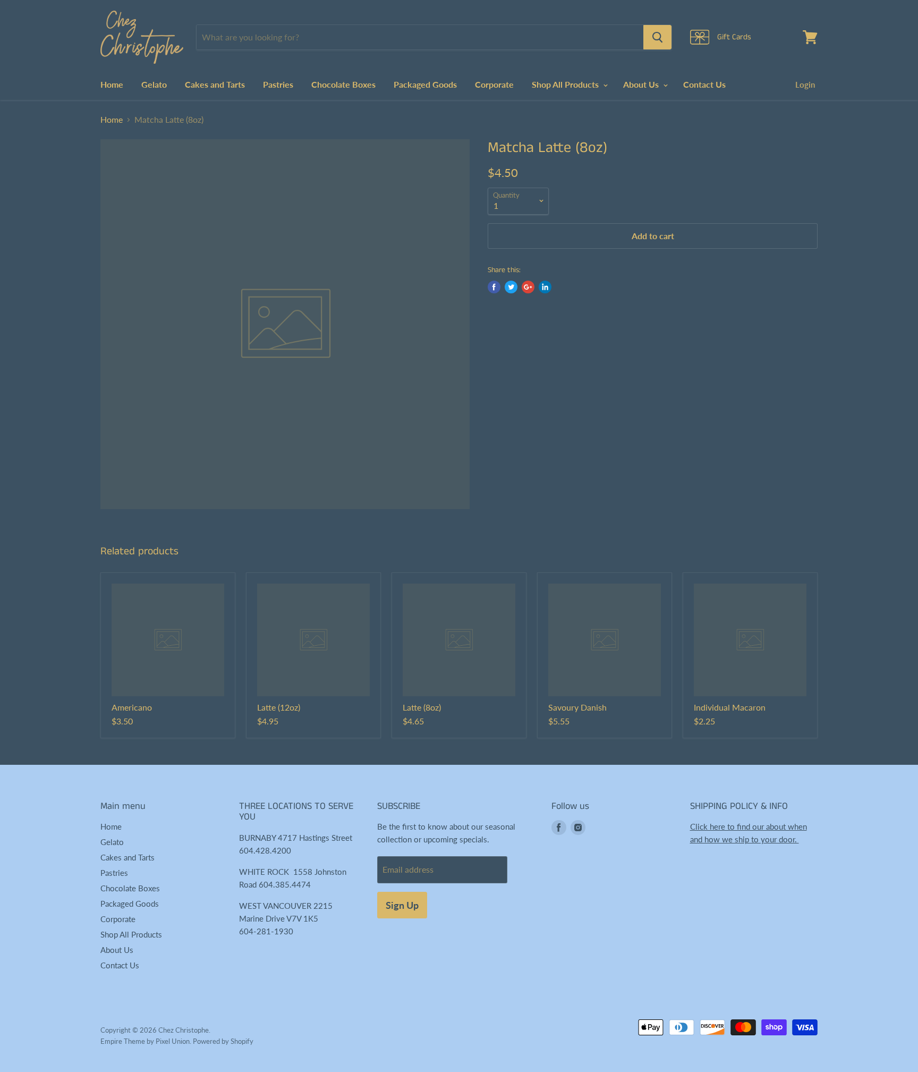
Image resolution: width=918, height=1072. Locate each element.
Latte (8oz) (422, 707)
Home (111, 84)
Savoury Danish (577, 707)
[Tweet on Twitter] (511, 287)
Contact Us (704, 84)
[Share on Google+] (528, 287)
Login (805, 84)
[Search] (657, 37)
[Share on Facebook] (494, 287)
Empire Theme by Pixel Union (145, 1041)
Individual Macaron (730, 707)
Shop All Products (566, 84)
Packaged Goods (425, 84)
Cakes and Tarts (215, 84)
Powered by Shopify (223, 1041)
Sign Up (402, 905)
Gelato (154, 84)
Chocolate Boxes (343, 84)
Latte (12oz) (278, 707)
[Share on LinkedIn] (545, 287)
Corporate (494, 84)
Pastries (278, 84)
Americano (132, 707)
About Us (642, 84)
